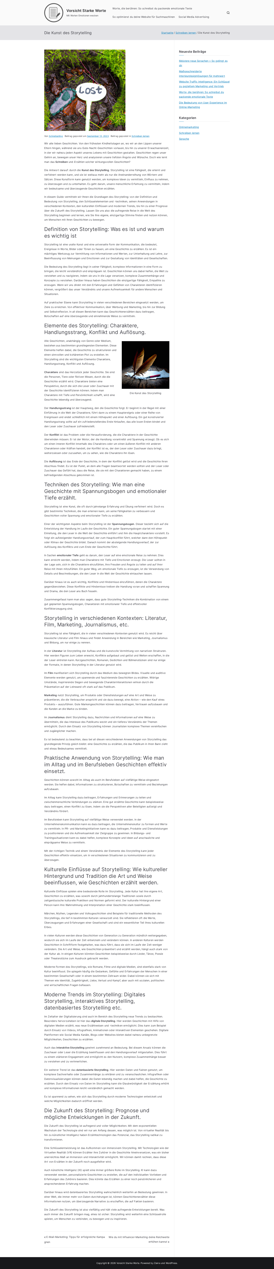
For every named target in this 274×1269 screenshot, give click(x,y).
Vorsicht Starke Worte (86, 10)
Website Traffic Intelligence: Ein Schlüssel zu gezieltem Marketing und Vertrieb (204, 84)
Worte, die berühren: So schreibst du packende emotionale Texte (152, 8)
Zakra (157, 1263)
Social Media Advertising (194, 16)
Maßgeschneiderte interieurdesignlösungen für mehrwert (202, 74)
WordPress (171, 1263)
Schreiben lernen (141, 136)
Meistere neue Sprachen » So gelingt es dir (203, 63)
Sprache (184, 138)
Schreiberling (56, 136)
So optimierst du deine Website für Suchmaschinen (143, 16)
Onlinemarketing (189, 127)
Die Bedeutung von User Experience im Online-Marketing (203, 105)
